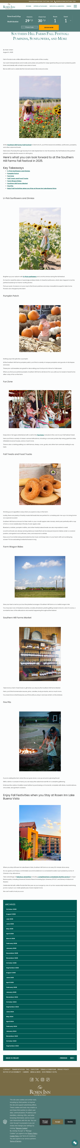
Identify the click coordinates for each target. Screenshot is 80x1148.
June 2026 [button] (10, 924)
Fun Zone (10, 176)
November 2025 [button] (12, 958)
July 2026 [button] (9, 919)
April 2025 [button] (10, 982)
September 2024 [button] (12, 1007)
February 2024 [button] (11, 1026)
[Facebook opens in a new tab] (31, 1079)
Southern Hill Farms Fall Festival (19, 145)
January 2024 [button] (11, 1031)
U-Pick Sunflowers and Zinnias (18, 171)
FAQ (27, 1069)
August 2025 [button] (11, 973)
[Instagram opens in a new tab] (42, 1079)
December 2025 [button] (12, 953)
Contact (6, 1069)
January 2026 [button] (11, 948)
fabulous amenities (23, 877)
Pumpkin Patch (13, 173)
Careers (26, 1072)
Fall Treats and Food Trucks (17, 178)
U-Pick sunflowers (30, 277)
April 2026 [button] (10, 934)
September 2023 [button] (12, 1046)
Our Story (35, 1069)
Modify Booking (12, 21)
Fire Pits (10, 186)
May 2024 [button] (9, 1017)
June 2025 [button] (10, 978)
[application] (40, 1122)
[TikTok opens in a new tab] (48, 1079)
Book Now (51, 27)
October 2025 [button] (11, 963)
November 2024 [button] (12, 997)
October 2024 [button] (11, 1002)
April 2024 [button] (10, 1021)
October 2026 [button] (11, 909)
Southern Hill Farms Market (17, 183)
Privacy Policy (63, 1069)
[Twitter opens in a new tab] (37, 1079)
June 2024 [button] (10, 1012)
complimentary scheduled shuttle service (54, 877)
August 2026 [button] (11, 914)
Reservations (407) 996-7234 (66, 1)
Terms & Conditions (48, 1069)
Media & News (35, 1072)
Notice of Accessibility (12, 1072)
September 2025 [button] (12, 968)
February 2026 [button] (11, 943)
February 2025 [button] (11, 987)
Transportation (18, 1069)
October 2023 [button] (11, 1041)
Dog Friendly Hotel (50, 1072)
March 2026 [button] (10, 938)
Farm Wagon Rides (14, 181)
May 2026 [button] (9, 929)
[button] (29, 18)
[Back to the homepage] (9, 6)
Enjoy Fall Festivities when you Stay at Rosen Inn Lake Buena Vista (31, 188)
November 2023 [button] (12, 1036)
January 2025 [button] (11, 992)
